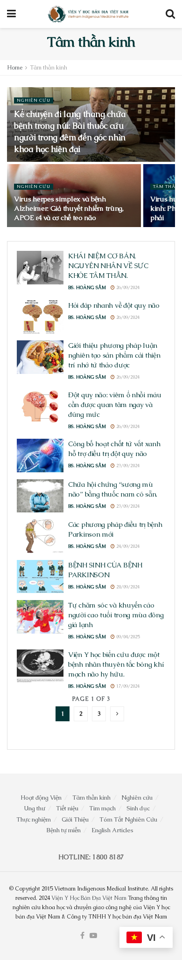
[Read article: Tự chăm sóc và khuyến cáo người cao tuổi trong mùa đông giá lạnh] (40, 617)
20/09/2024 (127, 587)
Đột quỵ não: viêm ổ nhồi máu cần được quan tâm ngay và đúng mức (114, 404)
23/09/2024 (127, 466)
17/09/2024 (127, 686)
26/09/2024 (127, 287)
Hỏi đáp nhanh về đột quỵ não (114, 305)
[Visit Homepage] (89, 14)
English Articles (112, 830)
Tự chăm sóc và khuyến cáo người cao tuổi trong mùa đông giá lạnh (115, 615)
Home (14, 67)
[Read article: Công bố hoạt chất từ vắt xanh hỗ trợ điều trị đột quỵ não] (40, 455)
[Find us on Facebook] (82, 936)
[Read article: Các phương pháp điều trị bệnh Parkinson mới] (40, 536)
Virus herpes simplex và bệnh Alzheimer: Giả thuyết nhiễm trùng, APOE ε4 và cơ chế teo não (69, 208)
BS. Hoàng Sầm (87, 287)
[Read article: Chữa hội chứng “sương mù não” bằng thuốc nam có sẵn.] (40, 496)
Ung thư (34, 808)
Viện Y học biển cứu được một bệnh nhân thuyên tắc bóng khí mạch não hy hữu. (116, 664)
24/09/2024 (127, 546)
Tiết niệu (67, 808)
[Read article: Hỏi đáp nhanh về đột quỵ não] (40, 317)
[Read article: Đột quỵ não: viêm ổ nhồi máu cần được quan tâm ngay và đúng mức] (40, 406)
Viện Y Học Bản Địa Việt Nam (88, 898)
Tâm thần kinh (48, 67)
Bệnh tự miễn (63, 830)
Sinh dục (138, 808)
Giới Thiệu (75, 819)
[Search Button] (170, 14)
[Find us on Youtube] (93, 936)
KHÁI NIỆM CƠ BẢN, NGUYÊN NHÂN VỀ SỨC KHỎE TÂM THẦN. (108, 265)
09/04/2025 (127, 637)
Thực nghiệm (33, 819)
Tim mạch (102, 808)
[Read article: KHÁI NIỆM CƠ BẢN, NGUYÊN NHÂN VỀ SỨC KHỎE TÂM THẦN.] (40, 267)
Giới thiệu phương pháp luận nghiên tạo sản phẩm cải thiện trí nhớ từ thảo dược (114, 355)
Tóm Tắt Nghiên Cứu (128, 819)
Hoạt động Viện (41, 797)
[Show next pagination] (117, 713)
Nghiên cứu (33, 100)
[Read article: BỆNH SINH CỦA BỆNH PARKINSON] (40, 577)
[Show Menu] (11, 14)
